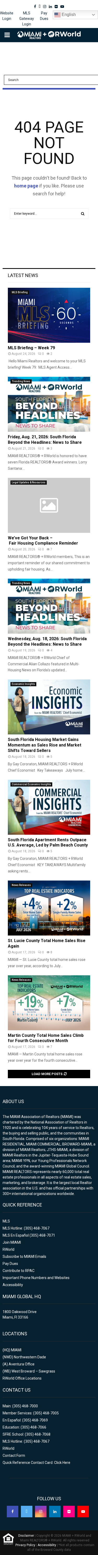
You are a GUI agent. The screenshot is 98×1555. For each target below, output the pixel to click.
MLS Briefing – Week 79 (31, 347)
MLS (6, 1221)
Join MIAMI (12, 1242)
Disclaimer (26, 1535)
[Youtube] (83, 1511)
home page (26, 186)
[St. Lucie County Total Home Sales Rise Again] (49, 908)
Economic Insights (23, 684)
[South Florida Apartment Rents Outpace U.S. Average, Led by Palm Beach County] (49, 807)
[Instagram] (41, 1511)
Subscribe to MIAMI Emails (24, 1256)
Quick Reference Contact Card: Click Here (36, 1462)
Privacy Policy (25, 1545)
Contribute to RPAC (18, 1271)
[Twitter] (26, 1511)
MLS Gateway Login (26, 18)
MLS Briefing (20, 292)
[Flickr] (69, 1511)
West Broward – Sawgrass (33, 1371)
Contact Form (14, 1455)
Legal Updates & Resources (28, 482)
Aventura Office (21, 1364)
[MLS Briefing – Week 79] (49, 315)
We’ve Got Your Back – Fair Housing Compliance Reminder (43, 540)
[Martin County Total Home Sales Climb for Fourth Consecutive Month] (49, 1002)
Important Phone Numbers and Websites (36, 1278)
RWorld (8, 1249)
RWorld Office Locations (22, 1378)
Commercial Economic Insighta (31, 784)
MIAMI (16, 1350)
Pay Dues (44, 16)
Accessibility (13, 1285)
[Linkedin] (55, 1511)
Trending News (21, 381)
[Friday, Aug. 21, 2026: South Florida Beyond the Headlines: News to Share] (49, 404)
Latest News (23, 275)
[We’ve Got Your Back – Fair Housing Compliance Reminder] (49, 505)
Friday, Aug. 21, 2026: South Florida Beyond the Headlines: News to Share (45, 439)
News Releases (21, 885)
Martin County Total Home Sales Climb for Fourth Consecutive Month (46, 1038)
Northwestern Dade (30, 1357)
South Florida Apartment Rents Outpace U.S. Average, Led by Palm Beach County (48, 842)
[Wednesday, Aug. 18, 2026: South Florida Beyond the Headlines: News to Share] (49, 606)
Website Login (6, 16)
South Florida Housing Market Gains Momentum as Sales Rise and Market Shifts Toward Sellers (44, 745)
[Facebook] (12, 1511)
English (68, 14)
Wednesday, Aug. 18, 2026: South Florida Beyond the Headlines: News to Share (47, 641)
